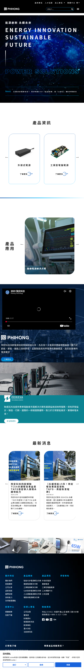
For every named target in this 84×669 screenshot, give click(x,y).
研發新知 (64, 575)
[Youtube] (47, 619)
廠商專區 (39, 3)
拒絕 (41, 664)
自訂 (14, 664)
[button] (78, 9)
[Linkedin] (51, 619)
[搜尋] (72, 9)
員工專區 (59, 3)
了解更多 (49, 255)
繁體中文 (71, 3)
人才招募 (49, 3)
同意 (68, 664)
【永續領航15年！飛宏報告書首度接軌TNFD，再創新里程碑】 (24, 487)
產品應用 (28, 575)
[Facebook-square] (43, 619)
